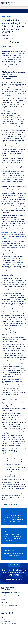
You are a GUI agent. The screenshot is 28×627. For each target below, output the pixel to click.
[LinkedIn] (2, 613)
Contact (3, 599)
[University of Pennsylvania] (4, 617)
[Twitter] (13, 613)
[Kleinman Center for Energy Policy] (8, 3)
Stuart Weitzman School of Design (10, 595)
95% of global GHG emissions (10, 233)
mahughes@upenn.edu (14, 419)
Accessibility (17, 619)
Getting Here (4, 602)
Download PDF (6, 46)
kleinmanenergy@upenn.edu (9, 605)
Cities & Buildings (10, 39)
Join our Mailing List (13, 579)
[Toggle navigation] (26, 3)
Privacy (7, 619)
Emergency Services (5, 621)
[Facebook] (9, 613)
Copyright (3, 619)
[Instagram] (6, 613)
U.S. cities (15, 95)
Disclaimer (12, 619)
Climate (3, 39)
